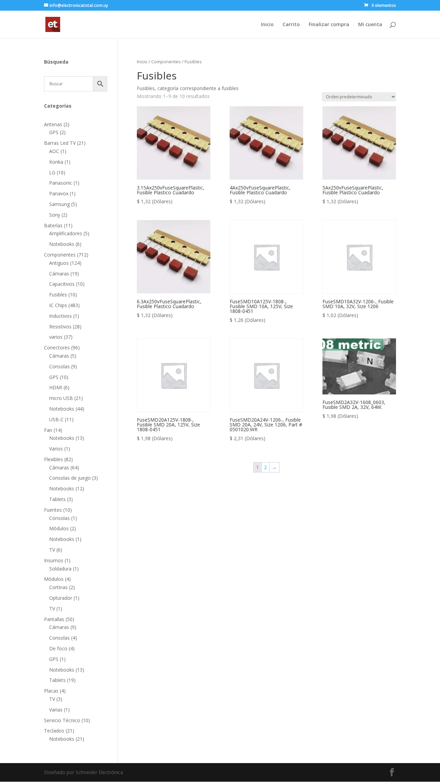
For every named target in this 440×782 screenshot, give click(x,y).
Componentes (166, 61)
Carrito (291, 25)
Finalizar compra (329, 25)
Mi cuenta (370, 25)
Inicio (267, 25)
